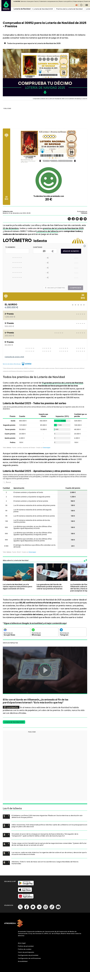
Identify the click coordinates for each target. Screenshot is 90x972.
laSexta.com (8, 211)
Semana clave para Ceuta (29, 1)
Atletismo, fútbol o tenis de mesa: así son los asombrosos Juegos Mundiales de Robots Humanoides (45, 862)
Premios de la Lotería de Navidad (69, 9)
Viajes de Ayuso (78, 1)
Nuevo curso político (65, 1)
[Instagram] (45, 909)
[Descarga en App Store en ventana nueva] (25, 891)
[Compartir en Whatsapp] (77, 220)
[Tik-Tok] (51, 909)
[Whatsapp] (32, 909)
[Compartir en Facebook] (73, 220)
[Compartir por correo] (85, 220)
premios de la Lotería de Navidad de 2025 (63, 228)
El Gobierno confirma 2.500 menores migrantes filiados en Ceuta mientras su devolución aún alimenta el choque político (47, 816)
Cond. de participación (26, 952)
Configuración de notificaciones (29, 958)
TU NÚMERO (10, 247)
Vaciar (56, 288)
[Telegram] (39, 909)
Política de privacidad (26, 946)
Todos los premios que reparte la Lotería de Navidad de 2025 (34, 43)
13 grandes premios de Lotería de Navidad (62, 383)
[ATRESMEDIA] (45, 923)
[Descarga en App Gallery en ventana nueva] (26, 898)
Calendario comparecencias (48, 1)
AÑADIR (71, 251)
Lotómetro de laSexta (47, 231)
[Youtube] (58, 909)
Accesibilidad (22, 961)
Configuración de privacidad (28, 955)
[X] (69, 220)
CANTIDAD (37, 247)
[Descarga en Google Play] (26, 885)
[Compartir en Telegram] (81, 220)
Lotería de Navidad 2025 (43, 9)
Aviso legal (22, 943)
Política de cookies (24, 949)
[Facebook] (26, 909)
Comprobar (75, 288)
